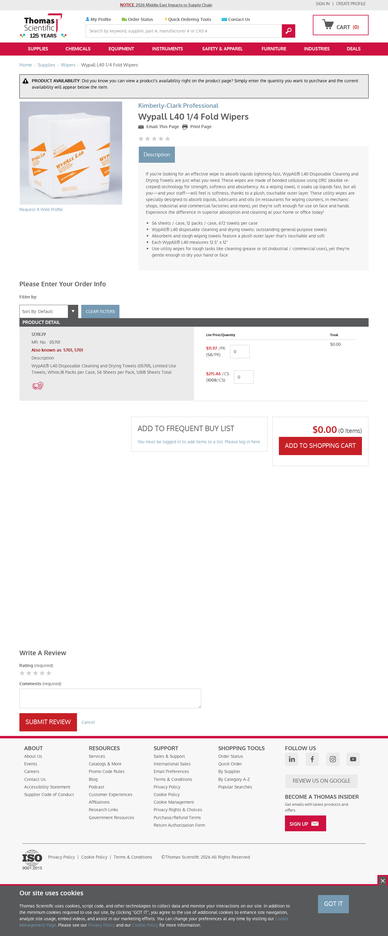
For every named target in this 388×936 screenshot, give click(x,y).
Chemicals (78, 49)
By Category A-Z (234, 779)
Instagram (333, 759)
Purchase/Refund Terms (177, 818)
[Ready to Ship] (37, 393)
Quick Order (230, 764)
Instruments (167, 49)
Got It (333, 904)
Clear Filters (100, 311)
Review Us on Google (321, 781)
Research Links (103, 810)
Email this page (162, 127)
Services (97, 756)
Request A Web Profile (41, 209)
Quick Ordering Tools (189, 19)
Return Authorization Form (179, 825)
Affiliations (99, 802)
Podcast (96, 787)
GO (288, 31)
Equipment (121, 49)
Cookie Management (174, 802)
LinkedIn (291, 759)
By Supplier (229, 771)
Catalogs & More (105, 764)
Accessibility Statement (47, 787)
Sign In (323, 4)
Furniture (274, 49)
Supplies (38, 49)
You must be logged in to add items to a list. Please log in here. (199, 442)
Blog (93, 779)
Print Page (200, 127)
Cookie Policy (167, 794)
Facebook (312, 759)
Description (157, 154)
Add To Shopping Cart (320, 445)
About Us (33, 756)
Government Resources (111, 818)
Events (30, 764)
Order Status (140, 19)
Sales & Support (169, 756)
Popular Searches (235, 787)
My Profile (100, 19)
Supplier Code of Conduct (49, 794)
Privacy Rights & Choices (178, 810)
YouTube (353, 759)
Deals (354, 49)
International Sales (172, 764)
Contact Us (239, 19)
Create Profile (351, 4)
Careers (31, 771)
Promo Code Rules (107, 771)
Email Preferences (171, 771)
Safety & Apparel (222, 49)
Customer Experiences (110, 794)
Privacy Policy (167, 787)
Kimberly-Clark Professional (178, 106)
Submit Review (48, 722)
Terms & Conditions (173, 779)
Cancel (88, 722)
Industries (317, 49)
